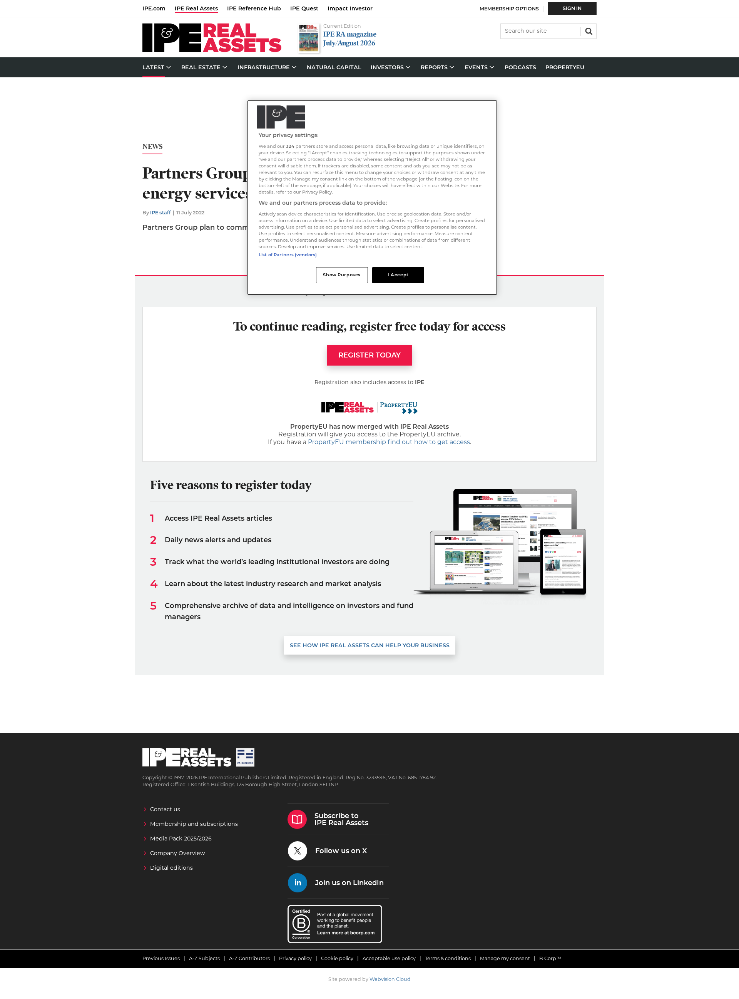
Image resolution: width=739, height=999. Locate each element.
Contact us (165, 809)
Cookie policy (337, 958)
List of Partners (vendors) (288, 254)
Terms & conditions (448, 958)
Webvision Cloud (390, 979)
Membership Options (509, 9)
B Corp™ (550, 958)
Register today (369, 355)
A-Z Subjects (204, 958)
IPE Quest (304, 8)
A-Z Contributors (249, 958)
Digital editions (171, 867)
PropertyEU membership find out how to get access (389, 442)
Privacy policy (295, 958)
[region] (372, 197)
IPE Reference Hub (254, 8)
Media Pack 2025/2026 (181, 838)
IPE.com (154, 8)
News (152, 147)
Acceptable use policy (389, 958)
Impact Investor (350, 8)
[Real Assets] (211, 50)
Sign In (572, 8)
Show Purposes (341, 274)
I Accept (398, 274)
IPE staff (160, 213)
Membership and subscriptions (194, 823)
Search (588, 30)
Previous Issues (161, 958)
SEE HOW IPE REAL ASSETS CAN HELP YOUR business (370, 645)
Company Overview (177, 853)
